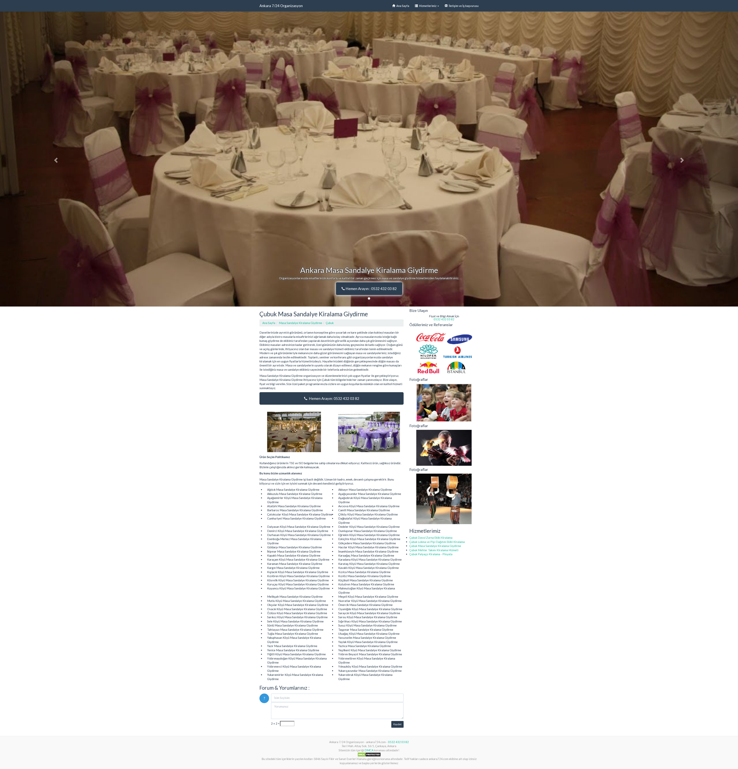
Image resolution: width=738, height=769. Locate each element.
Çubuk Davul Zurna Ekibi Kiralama (430, 537)
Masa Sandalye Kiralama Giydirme (300, 323)
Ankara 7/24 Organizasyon (281, 5)
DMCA (369, 750)
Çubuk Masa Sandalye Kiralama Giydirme (435, 546)
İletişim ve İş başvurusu (463, 5)
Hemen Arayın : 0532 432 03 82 (371, 288)
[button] (55, 159)
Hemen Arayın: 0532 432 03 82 (333, 398)
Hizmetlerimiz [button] (427, 5)
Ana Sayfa (402, 5)
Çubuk (330, 323)
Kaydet (397, 724)
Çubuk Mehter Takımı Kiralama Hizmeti (433, 550)
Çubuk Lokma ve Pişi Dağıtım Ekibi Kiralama (437, 542)
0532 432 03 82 (444, 319)
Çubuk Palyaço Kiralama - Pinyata (430, 554)
